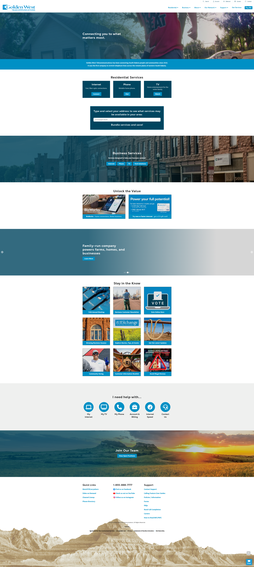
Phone (121, 164)
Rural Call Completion (152, 509)
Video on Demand (89, 493)
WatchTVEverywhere (91, 489)
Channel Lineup (88, 497)
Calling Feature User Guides (154, 493)
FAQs (146, 505)
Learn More (88, 258)
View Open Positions (127, 456)
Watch (157, 94)
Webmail (227, 1)
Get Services (236, 7)
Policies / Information (152, 497)
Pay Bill (248, 8)
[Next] (252, 252)
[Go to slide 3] (128, 273)
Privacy (130, 531)
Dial (127, 94)
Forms (146, 501)
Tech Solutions (140, 164)
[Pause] (1, 277)
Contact (249, 1)
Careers (239, 1)
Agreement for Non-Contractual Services (102, 531)
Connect (96, 94)
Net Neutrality (160, 531)
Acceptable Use (121, 531)
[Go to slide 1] (124, 273)
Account (217, 1)
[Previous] (2, 252)
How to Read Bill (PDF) (153, 517)
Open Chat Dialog (249, 562)
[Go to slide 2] (126, 273)
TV (129, 164)
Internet (111, 164)
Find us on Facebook (123, 489)
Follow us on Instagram (124, 497)
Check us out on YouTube (125, 493)
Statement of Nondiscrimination (144, 531)
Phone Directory (89, 501)
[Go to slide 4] (129, 273)
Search (207, 1)
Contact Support (150, 489)
